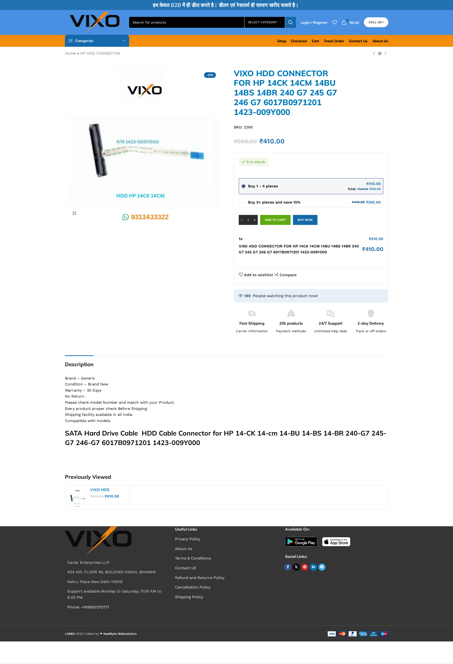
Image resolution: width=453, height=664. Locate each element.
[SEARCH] (290, 22)
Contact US (185, 568)
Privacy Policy (187, 539)
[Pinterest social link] (304, 567)
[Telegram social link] (322, 567)
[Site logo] (94, 22)
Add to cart (275, 220)
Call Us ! (376, 22)
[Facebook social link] (287, 567)
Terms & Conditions (193, 558)
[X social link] (296, 567)
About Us (183, 548)
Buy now (305, 220)
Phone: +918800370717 (88, 607)
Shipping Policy (189, 597)
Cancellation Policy (192, 587)
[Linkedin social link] (313, 567)
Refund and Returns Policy (199, 577)
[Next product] (385, 54)
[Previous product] (374, 54)
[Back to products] (380, 54)
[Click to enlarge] (74, 213)
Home (70, 53)
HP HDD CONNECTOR (100, 53)
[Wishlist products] (334, 22)
